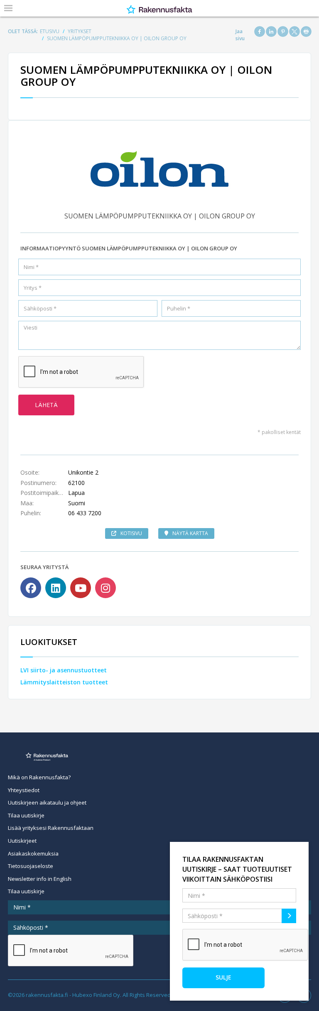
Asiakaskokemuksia (33, 853)
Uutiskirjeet (22, 840)
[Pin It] (282, 31)
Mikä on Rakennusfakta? (39, 777)
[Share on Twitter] (294, 31)
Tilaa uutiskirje (26, 815)
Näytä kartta (190, 533)
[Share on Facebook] (259, 31)
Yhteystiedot (23, 790)
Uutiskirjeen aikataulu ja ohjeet (47, 802)
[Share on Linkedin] (271, 31)
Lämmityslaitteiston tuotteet (64, 682)
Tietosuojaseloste (30, 866)
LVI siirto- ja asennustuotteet (63, 670)
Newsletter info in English (39, 879)
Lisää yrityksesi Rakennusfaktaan (50, 828)
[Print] (306, 31)
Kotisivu (131, 533)
